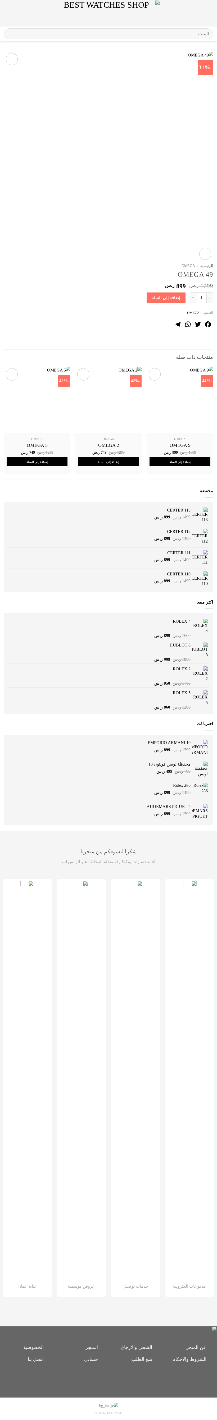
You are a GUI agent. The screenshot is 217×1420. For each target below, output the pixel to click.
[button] (208, 13)
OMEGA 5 (37, 445)
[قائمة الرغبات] (197, 13)
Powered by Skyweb (108, 1413)
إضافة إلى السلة (166, 297)
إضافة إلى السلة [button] (180, 462)
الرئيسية (206, 266)
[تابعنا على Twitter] (100, 1378)
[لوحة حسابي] (15, 13)
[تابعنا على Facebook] (118, 1378)
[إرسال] (10, 34)
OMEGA (188, 266)
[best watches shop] (109, 13)
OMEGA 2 (108, 445)
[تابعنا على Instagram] (109, 1378)
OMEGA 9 (180, 445)
